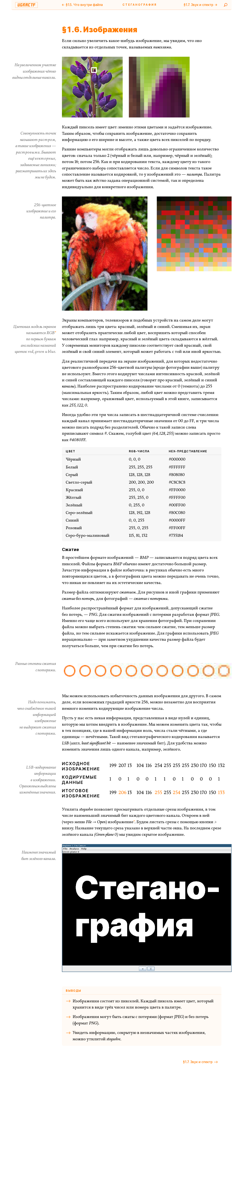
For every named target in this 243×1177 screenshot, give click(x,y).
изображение (120, 822)
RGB (50, 333)
